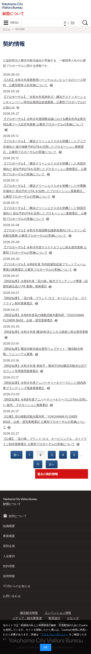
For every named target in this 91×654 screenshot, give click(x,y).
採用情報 (9, 576)
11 (37, 464)
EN (72, 22)
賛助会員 (9, 546)
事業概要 (9, 536)
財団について (18, 516)
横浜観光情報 (29, 613)
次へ (52, 464)
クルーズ (73, 618)
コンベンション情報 (57, 613)
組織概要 (9, 526)
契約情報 (9, 566)
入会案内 (9, 556)
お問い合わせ (12, 596)
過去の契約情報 (47, 474)
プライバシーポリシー (53, 634)
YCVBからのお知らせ (16, 586)
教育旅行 (54, 618)
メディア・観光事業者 (27, 618)
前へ (16, 455)
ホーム (6, 29)
